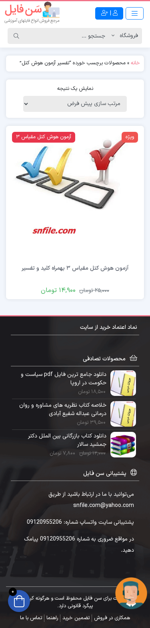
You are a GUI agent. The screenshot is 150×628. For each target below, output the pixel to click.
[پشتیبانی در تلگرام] (131, 593)
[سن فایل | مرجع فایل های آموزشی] (32, 13)
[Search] (16, 36)
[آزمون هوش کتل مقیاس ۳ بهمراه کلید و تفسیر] (75, 194)
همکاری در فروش (112, 618)
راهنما (52, 618)
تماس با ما (31, 618)
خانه (135, 63)
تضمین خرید (76, 618)
